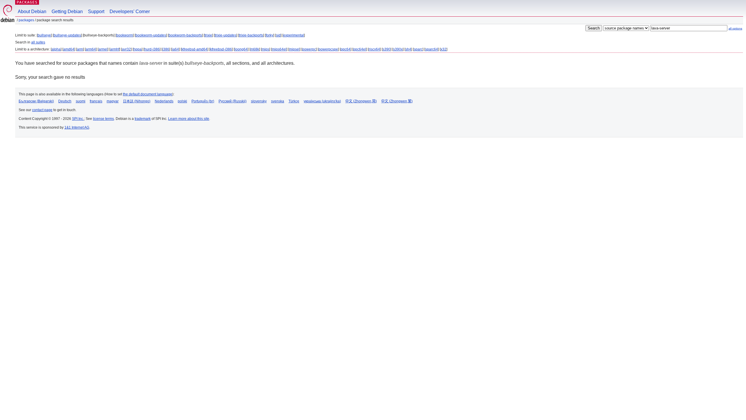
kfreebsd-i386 (221, 49)
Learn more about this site (188, 119)
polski (182, 101)
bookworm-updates (151, 35)
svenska (277, 101)
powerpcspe (328, 49)
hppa (137, 49)
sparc (418, 49)
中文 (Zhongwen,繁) (397, 101)
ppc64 (346, 49)
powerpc (309, 49)
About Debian (32, 11)
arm (80, 49)
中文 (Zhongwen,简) (361, 101)
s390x (398, 49)
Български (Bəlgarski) (36, 101)
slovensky (259, 101)
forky (269, 35)
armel (103, 49)
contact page (42, 110)
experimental (293, 35)
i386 (165, 49)
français (96, 101)
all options (735, 28)
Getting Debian (67, 11)
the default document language (147, 94)
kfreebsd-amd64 (194, 49)
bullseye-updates (67, 35)
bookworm (124, 35)
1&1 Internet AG (76, 127)
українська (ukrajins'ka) (322, 101)
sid (278, 35)
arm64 (91, 49)
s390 (386, 49)
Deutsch (64, 101)
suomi (80, 101)
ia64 (175, 49)
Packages (27, 2)
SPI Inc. (78, 119)
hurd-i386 (152, 49)
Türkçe (293, 101)
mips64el (279, 49)
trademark (143, 119)
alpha (56, 49)
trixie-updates (225, 35)
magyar (113, 101)
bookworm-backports (185, 35)
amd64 (68, 49)
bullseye (44, 35)
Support (96, 11)
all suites (38, 42)
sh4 (408, 49)
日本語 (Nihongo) (136, 101)
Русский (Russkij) (233, 101)
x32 (443, 49)
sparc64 (431, 49)
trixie (208, 35)
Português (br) (202, 101)
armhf (114, 49)
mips (265, 49)
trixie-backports (251, 35)
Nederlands (164, 101)
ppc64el (359, 49)
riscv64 (374, 49)
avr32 (126, 49)
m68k (254, 49)
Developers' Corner (130, 11)
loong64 (241, 49)
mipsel (294, 49)
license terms (103, 119)
